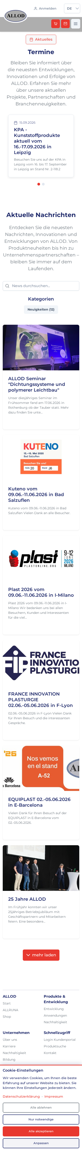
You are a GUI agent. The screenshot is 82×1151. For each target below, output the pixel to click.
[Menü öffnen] (75, 24)
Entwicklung (54, 1009)
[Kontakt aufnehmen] (65, 23)
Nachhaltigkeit (55, 1022)
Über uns (10, 1040)
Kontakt (50, 1053)
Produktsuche (55, 1046)
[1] (38, 184)
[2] (43, 184)
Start (7, 1003)
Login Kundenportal (60, 1040)
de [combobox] (69, 8)
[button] (77, 8)
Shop (7, 1017)
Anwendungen (55, 1015)
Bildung (9, 1059)
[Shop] (55, 23)
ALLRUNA (10, 1010)
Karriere (9, 1046)
